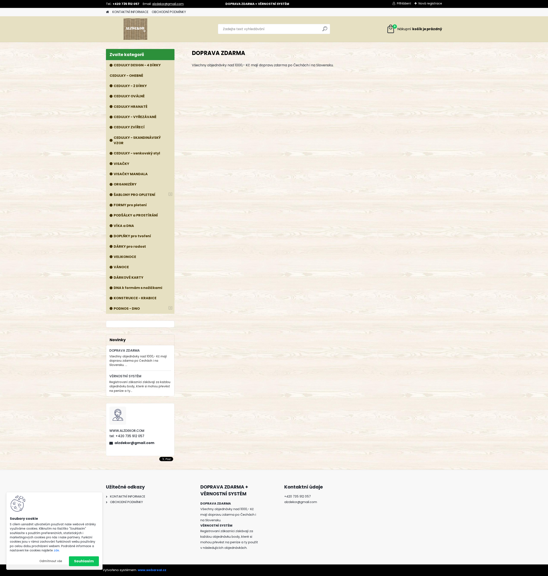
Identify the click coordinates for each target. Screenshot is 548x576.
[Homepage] (107, 12)
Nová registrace (430, 3)
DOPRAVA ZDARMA (124, 350)
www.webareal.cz (152, 570)
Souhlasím (84, 561)
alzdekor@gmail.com (168, 4)
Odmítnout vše (50, 561)
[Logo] (135, 29)
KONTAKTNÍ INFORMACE (130, 12)
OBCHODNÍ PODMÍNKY (169, 12)
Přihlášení (404, 3)
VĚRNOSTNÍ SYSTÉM (125, 376)
